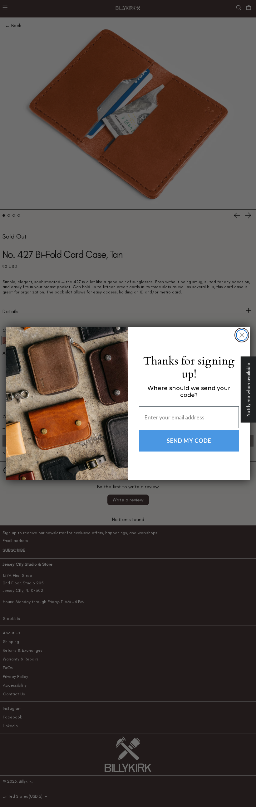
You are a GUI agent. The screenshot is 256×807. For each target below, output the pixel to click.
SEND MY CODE (189, 440)
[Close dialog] (241, 335)
